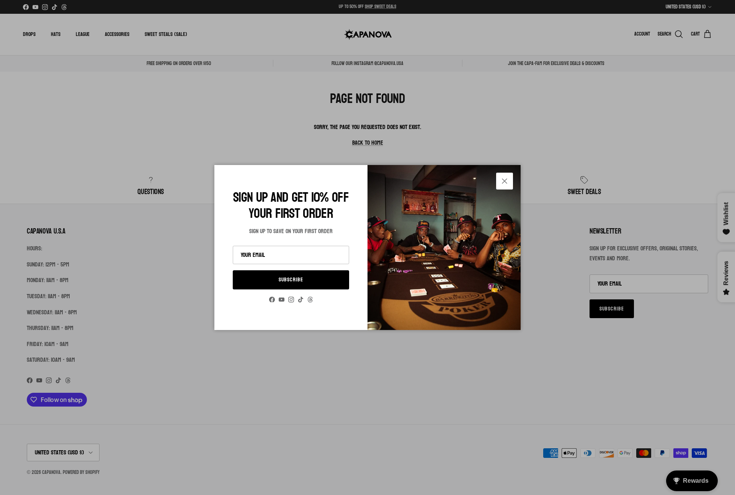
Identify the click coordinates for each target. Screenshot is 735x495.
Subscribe (291, 279)
